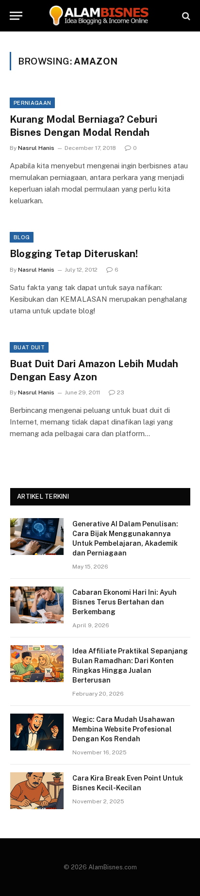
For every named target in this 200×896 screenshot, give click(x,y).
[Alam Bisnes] (99, 16)
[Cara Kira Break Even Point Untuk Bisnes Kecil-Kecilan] (37, 790)
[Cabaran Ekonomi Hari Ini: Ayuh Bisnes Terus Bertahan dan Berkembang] (37, 604)
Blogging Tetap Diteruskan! (74, 254)
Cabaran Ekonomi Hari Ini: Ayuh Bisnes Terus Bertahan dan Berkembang (124, 602)
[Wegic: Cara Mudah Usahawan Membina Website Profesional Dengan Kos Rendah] (37, 732)
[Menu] (16, 16)
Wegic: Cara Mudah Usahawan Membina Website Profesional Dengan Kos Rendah (123, 729)
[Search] (185, 16)
